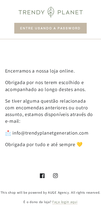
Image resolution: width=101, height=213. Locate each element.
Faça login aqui (65, 202)
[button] (50, 28)
